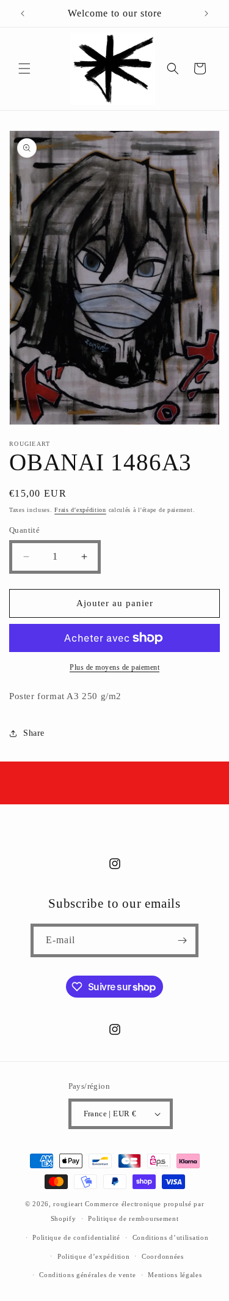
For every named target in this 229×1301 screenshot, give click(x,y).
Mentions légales (175, 1274)
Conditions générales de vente (87, 1274)
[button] (24, 68)
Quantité (24, 530)
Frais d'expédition (80, 509)
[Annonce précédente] (22, 13)
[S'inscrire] (182, 940)
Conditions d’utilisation (171, 1237)
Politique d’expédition (93, 1256)
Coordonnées (163, 1256)
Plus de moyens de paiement (114, 667)
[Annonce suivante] (206, 13)
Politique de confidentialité (76, 1237)
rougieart (67, 1203)
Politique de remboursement (133, 1218)
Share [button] (34, 733)
